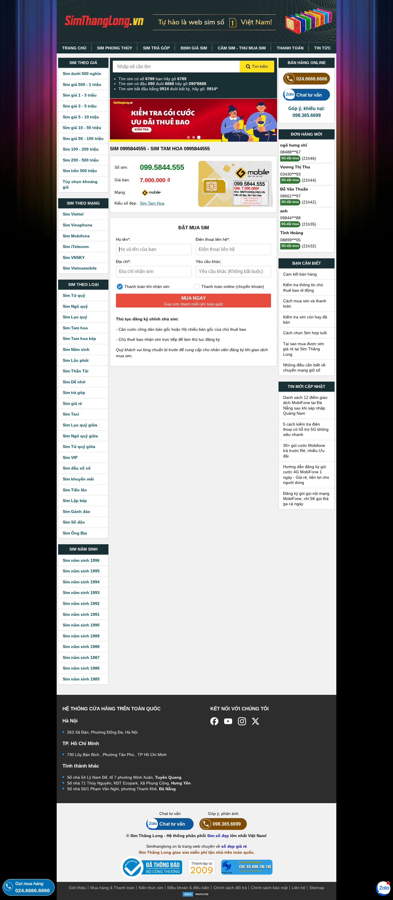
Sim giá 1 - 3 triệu (80, 95)
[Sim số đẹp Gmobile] (151, 192)
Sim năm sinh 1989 (81, 636)
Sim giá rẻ (72, 403)
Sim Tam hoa (75, 328)
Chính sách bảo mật (269, 887)
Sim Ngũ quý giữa (80, 436)
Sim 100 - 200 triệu (81, 149)
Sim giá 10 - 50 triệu (82, 127)
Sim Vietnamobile (80, 268)
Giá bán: (122, 180)
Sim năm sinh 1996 (81, 560)
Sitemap (316, 887)
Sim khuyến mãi (78, 479)
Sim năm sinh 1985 (81, 679)
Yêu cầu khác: (209, 261)
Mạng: (120, 192)
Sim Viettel (73, 214)
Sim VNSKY (74, 257)
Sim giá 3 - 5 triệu (80, 106)
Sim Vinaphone (77, 225)
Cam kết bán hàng (300, 274)
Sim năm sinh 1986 (81, 668)
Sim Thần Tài (75, 371)
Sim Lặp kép (75, 500)
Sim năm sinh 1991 (81, 614)
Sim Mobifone (76, 236)
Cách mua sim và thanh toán (304, 303)
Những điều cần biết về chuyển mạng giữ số (304, 367)
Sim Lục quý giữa (80, 425)
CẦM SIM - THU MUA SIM (242, 48)
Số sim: (121, 167)
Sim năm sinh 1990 (81, 625)
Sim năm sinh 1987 (81, 657)
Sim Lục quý (75, 317)
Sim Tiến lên (75, 490)
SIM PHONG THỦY (114, 48)
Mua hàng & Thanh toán (112, 887)
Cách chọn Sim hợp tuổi (305, 332)
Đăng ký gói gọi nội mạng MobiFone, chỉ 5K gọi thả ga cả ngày (306, 498)
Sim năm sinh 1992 (81, 603)
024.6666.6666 (311, 78)
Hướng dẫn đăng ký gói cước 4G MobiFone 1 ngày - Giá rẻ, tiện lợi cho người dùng (306, 474)
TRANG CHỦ (74, 48)
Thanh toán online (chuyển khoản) (232, 286)
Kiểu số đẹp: (126, 203)
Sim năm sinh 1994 (81, 582)
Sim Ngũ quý (75, 306)
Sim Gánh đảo (76, 511)
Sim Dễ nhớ (74, 382)
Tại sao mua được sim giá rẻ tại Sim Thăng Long (303, 349)
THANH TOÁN (290, 48)
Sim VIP (70, 457)
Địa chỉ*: (123, 261)
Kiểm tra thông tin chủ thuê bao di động (303, 287)
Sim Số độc (74, 522)
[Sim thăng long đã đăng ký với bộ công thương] (151, 867)
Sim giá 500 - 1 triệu (82, 84)
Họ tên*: (123, 239)
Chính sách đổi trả (230, 887)
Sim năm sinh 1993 (81, 592)
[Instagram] (242, 721)
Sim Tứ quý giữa (79, 446)
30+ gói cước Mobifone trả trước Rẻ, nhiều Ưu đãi (304, 450)
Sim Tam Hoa (152, 203)
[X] (256, 721)
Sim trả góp (74, 392)
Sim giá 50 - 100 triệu (83, 138)
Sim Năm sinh (76, 349)
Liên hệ (298, 887)
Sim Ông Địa (75, 533)
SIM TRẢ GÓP (156, 48)
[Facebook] (214, 721)
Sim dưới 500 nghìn (82, 73)
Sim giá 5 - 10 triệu (81, 117)
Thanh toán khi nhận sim (146, 286)
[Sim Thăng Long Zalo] (383, 888)
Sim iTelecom (76, 246)
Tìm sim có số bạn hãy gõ (152, 78)
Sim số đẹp (218, 835)
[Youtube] (228, 721)
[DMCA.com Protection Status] (196, 893)
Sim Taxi (71, 414)
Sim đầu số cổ (77, 468)
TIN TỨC (322, 48)
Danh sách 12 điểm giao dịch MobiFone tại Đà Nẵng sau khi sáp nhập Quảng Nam (305, 405)
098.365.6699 (227, 823)
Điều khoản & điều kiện (188, 887)
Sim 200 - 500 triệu (81, 160)
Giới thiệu (77, 887)
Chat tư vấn (309, 94)
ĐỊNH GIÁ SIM (194, 48)
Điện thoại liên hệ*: (213, 239)
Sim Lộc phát (76, 360)
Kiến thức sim (151, 887)
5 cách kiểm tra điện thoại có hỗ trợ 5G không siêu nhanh (306, 429)
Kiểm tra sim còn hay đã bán (305, 319)
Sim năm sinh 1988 (81, 646)
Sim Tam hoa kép (79, 338)
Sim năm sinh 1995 (81, 571)
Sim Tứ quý (74, 295)
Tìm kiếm (260, 66)
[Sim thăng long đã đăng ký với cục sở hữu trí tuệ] (247, 867)
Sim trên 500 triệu (80, 170)
